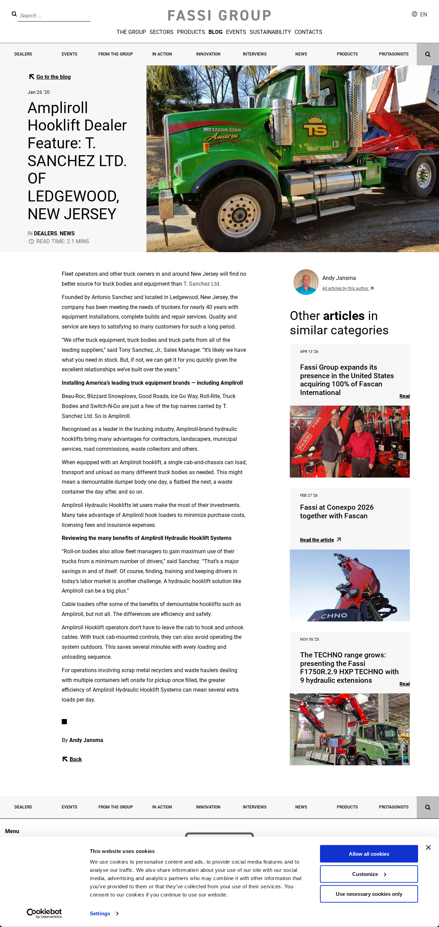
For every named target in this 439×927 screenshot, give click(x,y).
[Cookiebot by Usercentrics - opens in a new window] (44, 914)
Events (236, 32)
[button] (93, 10)
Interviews (254, 54)
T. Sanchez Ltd (201, 284)
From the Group (115, 54)
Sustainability (270, 32)
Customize (365, 874)
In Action (162, 54)
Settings (100, 913)
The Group (131, 32)
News (301, 54)
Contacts (308, 32)
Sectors (162, 32)
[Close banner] (428, 847)
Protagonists (393, 54)
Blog (216, 32)
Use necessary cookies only (369, 894)
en (423, 14)
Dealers (23, 54)
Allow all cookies (369, 854)
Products (191, 32)
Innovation (208, 54)
